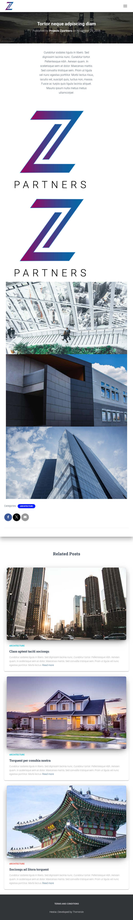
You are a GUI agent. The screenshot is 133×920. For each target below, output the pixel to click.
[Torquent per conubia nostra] (66, 712)
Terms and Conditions (66, 904)
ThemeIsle (78, 912)
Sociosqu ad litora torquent (29, 869)
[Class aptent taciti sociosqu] (66, 603)
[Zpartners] (10, 6)
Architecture (26, 506)
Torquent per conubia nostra (30, 760)
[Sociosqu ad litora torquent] (66, 821)
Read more (48, 665)
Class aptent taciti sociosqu (29, 651)
